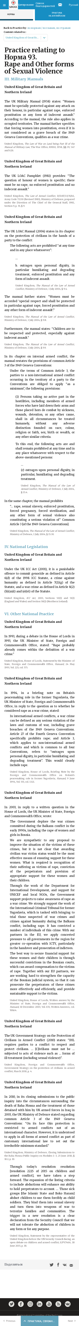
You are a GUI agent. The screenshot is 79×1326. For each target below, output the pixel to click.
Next (70, 1320)
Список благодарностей (45, 4)
